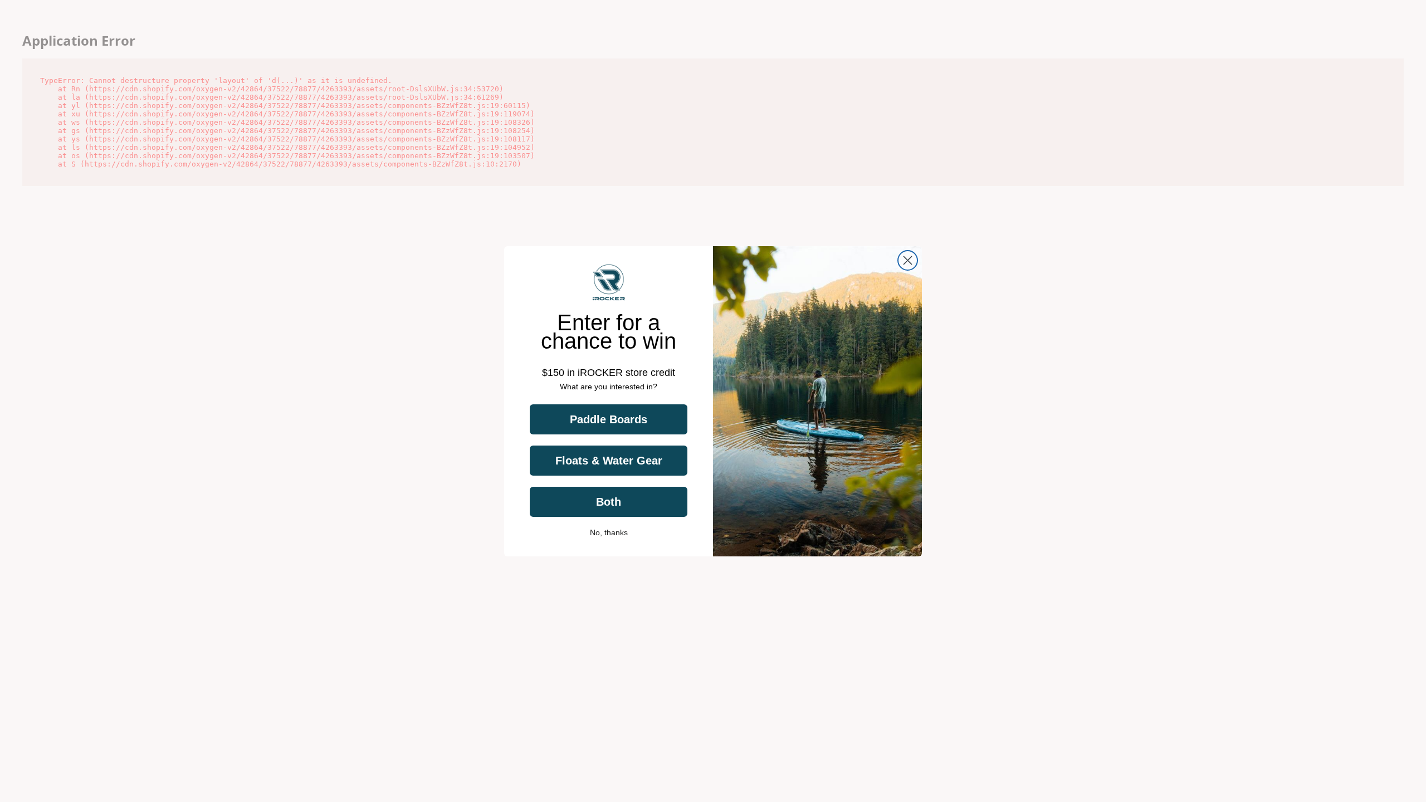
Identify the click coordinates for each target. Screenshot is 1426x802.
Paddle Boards (608, 419)
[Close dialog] (907, 260)
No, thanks (609, 532)
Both (608, 502)
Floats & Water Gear (608, 460)
